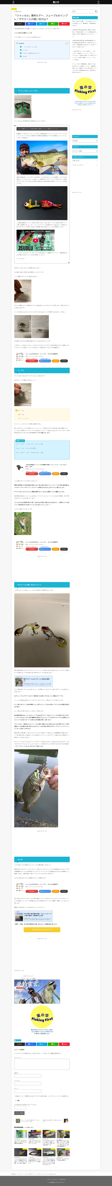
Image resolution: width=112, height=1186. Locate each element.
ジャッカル (14, 8)
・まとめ (24, 56)
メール (17, 1080)
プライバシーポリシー (78, 165)
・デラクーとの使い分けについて (31, 53)
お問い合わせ (75, 160)
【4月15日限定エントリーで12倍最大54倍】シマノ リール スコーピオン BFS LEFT (47, 465)
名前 (16, 1073)
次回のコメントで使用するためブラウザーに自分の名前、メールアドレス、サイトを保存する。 (42, 1096)
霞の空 (56, 2)
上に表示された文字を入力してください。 (26, 1104)
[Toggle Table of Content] (66, 43)
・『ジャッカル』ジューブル (29, 46)
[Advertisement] (42, 74)
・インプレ (25, 50)
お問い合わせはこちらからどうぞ (42, 929)
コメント (17, 1057)
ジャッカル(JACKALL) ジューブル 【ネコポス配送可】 (42, 354)
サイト (16, 1088)
